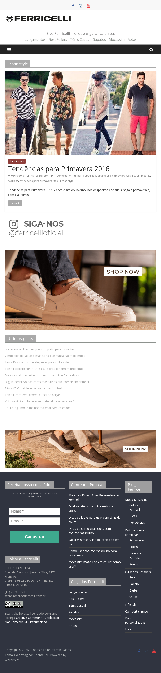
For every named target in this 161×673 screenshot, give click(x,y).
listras (135, 175)
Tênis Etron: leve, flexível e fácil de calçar (32, 395)
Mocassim (117, 39)
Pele (132, 577)
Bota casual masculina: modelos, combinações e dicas (42, 375)
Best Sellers (58, 39)
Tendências (17, 161)
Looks (133, 547)
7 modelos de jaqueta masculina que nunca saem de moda (45, 356)
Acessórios (136, 540)
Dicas (133, 516)
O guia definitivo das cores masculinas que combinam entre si (47, 382)
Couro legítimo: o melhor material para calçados (37, 408)
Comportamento (136, 611)
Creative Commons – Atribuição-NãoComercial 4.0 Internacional (32, 620)
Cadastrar (34, 536)
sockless (13, 181)
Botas (132, 39)
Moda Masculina (136, 500)
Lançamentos (35, 39)
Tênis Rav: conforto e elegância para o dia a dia (37, 362)
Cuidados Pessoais (138, 572)
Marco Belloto (39, 175)
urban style (66, 181)
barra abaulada (86, 175)
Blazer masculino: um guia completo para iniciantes (40, 349)
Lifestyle (130, 605)
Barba (133, 590)
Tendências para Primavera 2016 (58, 168)
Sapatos (99, 39)
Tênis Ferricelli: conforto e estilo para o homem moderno (44, 369)
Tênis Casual (80, 39)
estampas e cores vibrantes (114, 175)
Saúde (133, 597)
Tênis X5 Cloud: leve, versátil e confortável (33, 388)
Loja (128, 629)
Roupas (134, 564)
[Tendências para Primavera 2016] (80, 73)
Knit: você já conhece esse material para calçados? (39, 401)
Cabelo (134, 584)
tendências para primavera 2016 (39, 181)
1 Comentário (62, 175)
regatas (145, 175)
